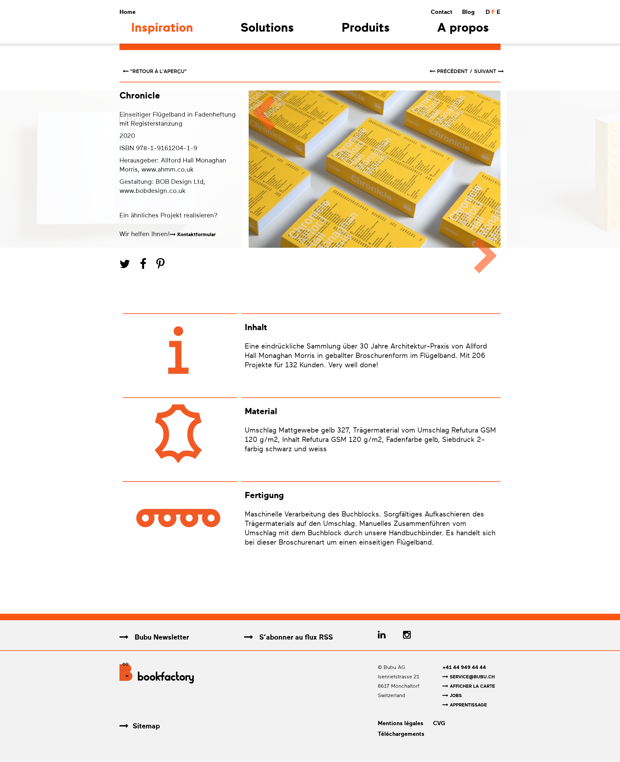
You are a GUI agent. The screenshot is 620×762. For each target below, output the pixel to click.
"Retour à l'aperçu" (158, 71)
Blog (468, 12)
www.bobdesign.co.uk (152, 190)
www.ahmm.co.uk (167, 169)
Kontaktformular (196, 234)
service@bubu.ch (472, 676)
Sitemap (146, 726)
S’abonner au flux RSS (295, 637)
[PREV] (261, 184)
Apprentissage (468, 705)
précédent (453, 71)
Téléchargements (401, 734)
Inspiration (162, 28)
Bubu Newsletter (161, 637)
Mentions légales (400, 723)
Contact (441, 12)
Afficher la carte (472, 686)
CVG (439, 723)
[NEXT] (488, 184)
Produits (366, 28)
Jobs (456, 695)
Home (127, 12)
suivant (485, 71)
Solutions (267, 28)
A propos (463, 28)
